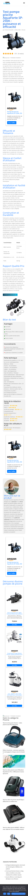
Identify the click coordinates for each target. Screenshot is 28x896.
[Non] (26, 890)
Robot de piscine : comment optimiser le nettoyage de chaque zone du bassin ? (14, 751)
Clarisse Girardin (9, 30)
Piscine (23, 30)
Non (9, 893)
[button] (12, 57)
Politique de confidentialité (18, 893)
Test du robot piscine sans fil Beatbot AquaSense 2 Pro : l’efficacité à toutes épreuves (13, 771)
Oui (4, 893)
